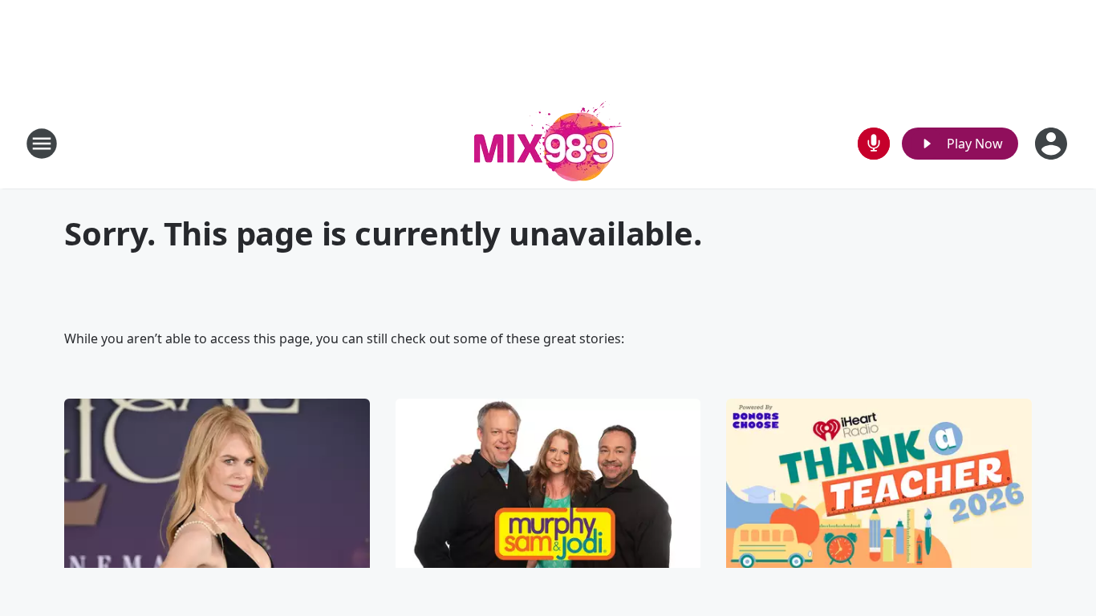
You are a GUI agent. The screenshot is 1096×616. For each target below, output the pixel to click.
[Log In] (1052, 144)
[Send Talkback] (874, 144)
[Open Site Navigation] (42, 144)
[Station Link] (548, 143)
